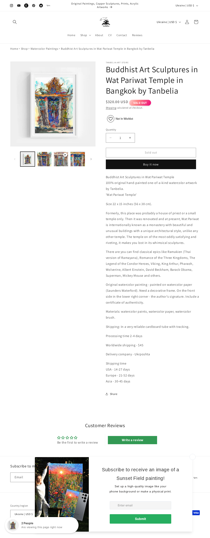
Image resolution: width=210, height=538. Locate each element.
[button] (14, 21)
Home (14, 48)
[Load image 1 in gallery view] (27, 159)
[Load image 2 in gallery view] (44, 159)
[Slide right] (91, 159)
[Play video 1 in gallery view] (61, 159)
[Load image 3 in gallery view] (77, 159)
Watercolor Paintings (44, 48)
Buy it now (151, 164)
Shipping (111, 107)
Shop (24, 48)
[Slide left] (14, 159)
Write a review (132, 440)
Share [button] (114, 394)
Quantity (111, 129)
